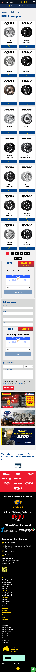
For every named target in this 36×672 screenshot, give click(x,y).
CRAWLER (9, 242)
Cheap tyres (5, 642)
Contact (4, 610)
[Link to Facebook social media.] (18, 668)
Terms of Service (17, 383)
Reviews (5, 619)
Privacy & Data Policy (12, 664)
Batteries (4, 599)
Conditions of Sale (22, 664)
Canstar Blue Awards (8, 638)
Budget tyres (5, 640)
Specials (5, 608)
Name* (5, 306)
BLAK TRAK (27, 213)
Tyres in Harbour (6, 627)
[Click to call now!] (21, 2)
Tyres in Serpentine (7, 629)
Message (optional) (8, 369)
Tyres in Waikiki (6, 631)
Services (5, 597)
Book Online (6, 612)
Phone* (5, 311)
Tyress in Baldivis (7, 636)
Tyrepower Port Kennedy (19, 6)
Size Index (5, 625)
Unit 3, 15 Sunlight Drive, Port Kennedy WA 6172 (18, 547)
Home (5, 12)
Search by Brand (7, 584)
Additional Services (7, 606)
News (4, 617)
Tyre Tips (4, 588)
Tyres (4, 578)
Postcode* (5, 322)
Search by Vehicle (7, 580)
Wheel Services (6, 604)
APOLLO (9, 40)
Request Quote (8, 387)
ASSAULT (9, 98)
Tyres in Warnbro (7, 634)
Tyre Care (5, 586)
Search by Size (6, 582)
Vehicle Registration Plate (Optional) (10, 363)
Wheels (4, 591)
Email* (5, 317)
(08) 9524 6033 (10, 551)
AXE (27, 155)
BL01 (26, 184)
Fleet (3, 615)
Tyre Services (6, 601)
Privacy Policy (6, 383)
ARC (9, 69)
